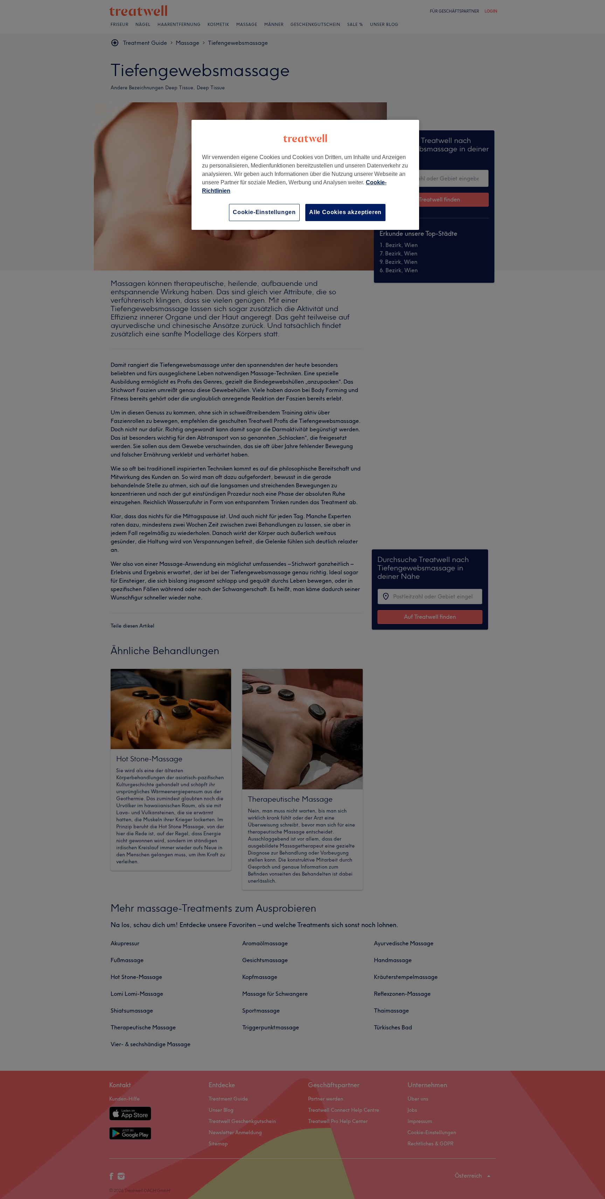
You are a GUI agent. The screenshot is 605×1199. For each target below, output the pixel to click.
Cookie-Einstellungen (264, 212)
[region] (305, 174)
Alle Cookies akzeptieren (345, 212)
